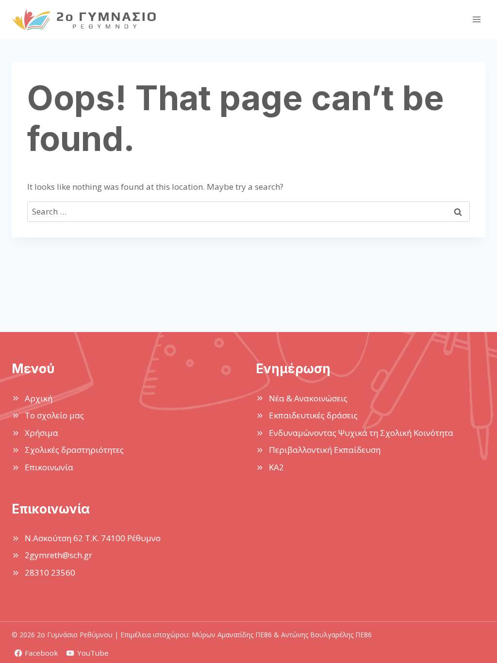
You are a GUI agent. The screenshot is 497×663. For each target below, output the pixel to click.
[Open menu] (476, 19)
